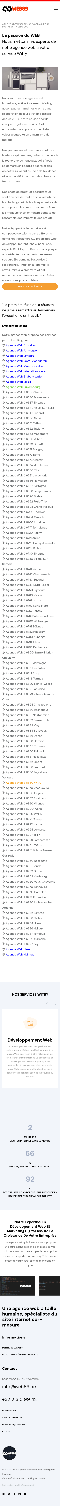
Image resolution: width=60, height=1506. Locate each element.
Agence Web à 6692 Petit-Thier (27, 501)
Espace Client (10, 1410)
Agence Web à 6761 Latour (23, 600)
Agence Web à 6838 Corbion (25, 741)
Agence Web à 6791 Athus (23, 642)
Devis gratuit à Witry (30, 286)
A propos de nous (12, 1417)
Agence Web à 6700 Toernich (25, 512)
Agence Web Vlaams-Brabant (25, 366)
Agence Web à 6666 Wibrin (24, 439)
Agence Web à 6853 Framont (25, 767)
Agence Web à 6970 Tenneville (26, 887)
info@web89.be (19, 1386)
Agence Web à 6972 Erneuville (26, 897)
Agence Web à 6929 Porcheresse (28, 840)
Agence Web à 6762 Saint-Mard (27, 605)
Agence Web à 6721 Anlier (23, 538)
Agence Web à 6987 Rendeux (25, 934)
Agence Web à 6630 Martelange (27, 397)
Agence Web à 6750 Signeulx (25, 590)
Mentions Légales (12, 1347)
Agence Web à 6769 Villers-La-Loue (30, 616)
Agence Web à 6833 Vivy (22, 725)
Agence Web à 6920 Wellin (24, 814)
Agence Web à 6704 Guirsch (25, 517)
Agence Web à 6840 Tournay (25, 746)
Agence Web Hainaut (20, 954)
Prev (47, 1005)
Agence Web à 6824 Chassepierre (29, 704)
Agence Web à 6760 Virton (24, 595)
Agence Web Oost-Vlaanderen (26, 361)
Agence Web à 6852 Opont (24, 762)
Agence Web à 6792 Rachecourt (27, 647)
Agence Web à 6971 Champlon (26, 892)
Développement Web (30, 1040)
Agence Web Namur (19, 949)
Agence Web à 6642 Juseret (25, 413)
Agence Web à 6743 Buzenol (25, 579)
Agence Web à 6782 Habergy (25, 632)
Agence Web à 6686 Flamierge (26, 481)
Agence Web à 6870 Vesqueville (27, 788)
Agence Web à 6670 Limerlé (25, 444)
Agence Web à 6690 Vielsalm (25, 496)
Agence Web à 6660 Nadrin (24, 418)
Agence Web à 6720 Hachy (24, 533)
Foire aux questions (13, 1424)
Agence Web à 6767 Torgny (24, 611)
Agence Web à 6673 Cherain (25, 460)
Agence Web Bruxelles (21, 345)
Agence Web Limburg (20, 356)
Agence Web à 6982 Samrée (25, 913)
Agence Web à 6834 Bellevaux (26, 730)
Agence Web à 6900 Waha (24, 809)
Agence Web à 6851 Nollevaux (26, 756)
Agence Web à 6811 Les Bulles (25, 668)
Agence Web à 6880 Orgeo (24, 793)
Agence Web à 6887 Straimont (26, 798)
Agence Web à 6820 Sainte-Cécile (29, 684)
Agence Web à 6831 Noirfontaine (27, 715)
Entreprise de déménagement (18, 1485)
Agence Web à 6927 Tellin (23, 835)
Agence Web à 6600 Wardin (25, 392)
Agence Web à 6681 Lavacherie (26, 475)
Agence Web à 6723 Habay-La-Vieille (30, 543)
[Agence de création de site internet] (25, 1494)
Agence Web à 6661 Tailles (23, 423)
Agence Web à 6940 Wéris (24, 845)
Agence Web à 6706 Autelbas (26, 522)
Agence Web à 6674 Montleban (27, 465)
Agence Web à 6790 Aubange (26, 637)
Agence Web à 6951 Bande (23, 866)
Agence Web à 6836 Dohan (24, 736)
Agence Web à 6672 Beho (23, 454)
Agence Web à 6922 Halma (24, 824)
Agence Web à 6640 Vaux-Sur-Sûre (30, 408)
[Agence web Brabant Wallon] (9, 1494)
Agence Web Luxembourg (23, 387)
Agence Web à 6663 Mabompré (27, 434)
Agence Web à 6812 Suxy (22, 673)
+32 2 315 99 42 (19, 1399)
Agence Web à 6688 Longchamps (28, 491)
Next (55, 1005)
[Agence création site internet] (14, 1494)
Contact (7, 1431)
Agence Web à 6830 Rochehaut (27, 710)
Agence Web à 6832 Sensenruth (27, 720)
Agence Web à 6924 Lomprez (26, 829)
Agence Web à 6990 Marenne (26, 939)
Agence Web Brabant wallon (24, 376)
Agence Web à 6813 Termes (24, 678)
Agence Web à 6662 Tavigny (25, 428)
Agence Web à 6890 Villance (25, 803)
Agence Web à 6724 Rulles (23, 548)
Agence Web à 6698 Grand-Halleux (29, 507)
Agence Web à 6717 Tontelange (26, 527)
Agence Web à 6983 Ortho (24, 918)
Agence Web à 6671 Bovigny (24, 449)
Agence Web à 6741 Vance (23, 569)
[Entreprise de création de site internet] (3, 1494)
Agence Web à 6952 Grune (24, 871)
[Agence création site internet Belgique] (19, 1494)
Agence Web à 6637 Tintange (25, 402)
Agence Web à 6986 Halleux (24, 928)
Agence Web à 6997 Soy (22, 944)
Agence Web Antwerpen (22, 350)
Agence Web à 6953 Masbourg (26, 876)
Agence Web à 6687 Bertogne (26, 486)
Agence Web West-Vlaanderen (26, 371)
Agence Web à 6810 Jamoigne (26, 663)
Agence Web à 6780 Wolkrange (27, 621)
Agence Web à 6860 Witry (23, 783)
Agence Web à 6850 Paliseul (25, 751)
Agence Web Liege (18, 382)
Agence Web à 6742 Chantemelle (28, 574)
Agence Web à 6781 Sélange (24, 626)
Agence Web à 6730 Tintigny (25, 553)
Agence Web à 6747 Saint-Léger (27, 585)
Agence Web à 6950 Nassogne (26, 861)
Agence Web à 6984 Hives (23, 923)
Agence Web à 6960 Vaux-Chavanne (30, 881)
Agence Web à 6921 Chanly (24, 819)
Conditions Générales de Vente (20, 1354)
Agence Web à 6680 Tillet (23, 470)
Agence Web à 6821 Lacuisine (25, 689)
